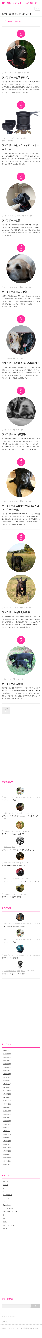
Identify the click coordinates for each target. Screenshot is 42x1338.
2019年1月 (6, 1164)
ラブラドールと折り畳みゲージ (13, 926)
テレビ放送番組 (7, 1195)
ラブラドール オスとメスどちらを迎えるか (18, 850)
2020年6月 (6, 1107)
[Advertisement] (21, 737)
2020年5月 (6, 1110)
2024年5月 (6, 1060)
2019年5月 (6, 1151)
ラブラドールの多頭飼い (14, 434)
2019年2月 (6, 1161)
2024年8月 (6, 1053)
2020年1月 (6, 1124)
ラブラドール (12, 72)
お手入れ (6, 813)
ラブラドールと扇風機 (10, 958)
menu (37, 8)
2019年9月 (6, 1137)
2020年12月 (6, 1100)
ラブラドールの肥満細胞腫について (15, 865)
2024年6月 (6, 1057)
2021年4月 (6, 1097)
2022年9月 (6, 1074)
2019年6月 (6, 1147)
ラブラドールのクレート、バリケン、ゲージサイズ (20, 881)
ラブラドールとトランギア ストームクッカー (20, 147)
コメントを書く (24, 72)
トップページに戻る (6, 710)
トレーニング (6, 1198)
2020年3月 (6, 1117)
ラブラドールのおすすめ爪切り (13, 834)
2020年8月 (6, 1104)
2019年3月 (6, 1157)
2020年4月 (6, 1114)
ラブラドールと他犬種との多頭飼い (20, 363)
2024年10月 (6, 1050)
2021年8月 (6, 1090)
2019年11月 (6, 1131)
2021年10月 (6, 1084)
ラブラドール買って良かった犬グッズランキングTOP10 (20, 817)
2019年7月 (6, 1144)
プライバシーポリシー (8, 1316)
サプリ (6, 72)
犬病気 (19, 215)
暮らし (14, 215)
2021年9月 (6, 1087)
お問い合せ (5, 1321)
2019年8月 (6, 1141)
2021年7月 (6, 1094)
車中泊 (24, 138)
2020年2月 (6, 1121)
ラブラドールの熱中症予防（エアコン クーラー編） (20, 507)
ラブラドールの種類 (12, 683)
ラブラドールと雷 (11, 220)
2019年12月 (6, 1127)
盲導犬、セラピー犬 (8, 1225)
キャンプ (6, 138)
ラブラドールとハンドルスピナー (14, 974)
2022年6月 (6, 1080)
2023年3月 (6, 1067)
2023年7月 (6, 1064)
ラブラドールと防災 (9, 800)
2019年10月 (6, 1134)
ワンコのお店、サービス (10, 1211)
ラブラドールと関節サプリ (16, 77)
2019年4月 (6, 1154)
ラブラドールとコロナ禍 (14, 291)
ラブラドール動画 (8, 1208)
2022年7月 (6, 1077)
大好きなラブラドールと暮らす (19, 3)
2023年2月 (6, 1070)
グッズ (12, 138)
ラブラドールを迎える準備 (16, 612)
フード (5, 1201)
